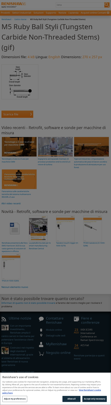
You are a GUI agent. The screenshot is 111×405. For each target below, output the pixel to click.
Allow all (71, 398)
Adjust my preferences (15, 398)
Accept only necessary (94, 398)
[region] (55, 389)
